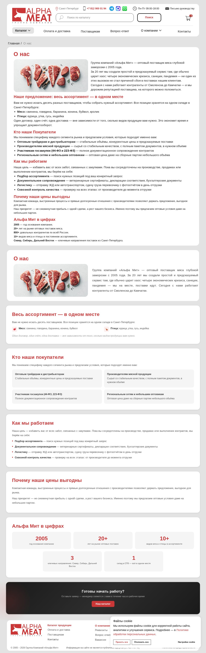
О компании (149, 30)
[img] (124, 8)
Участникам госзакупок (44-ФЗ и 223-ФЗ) (46, 150)
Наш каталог (103, 604)
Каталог (21, 30)
